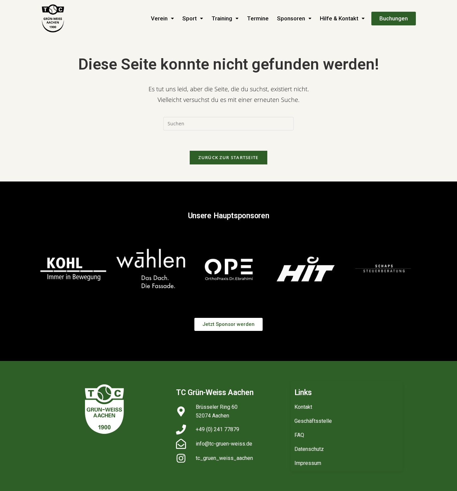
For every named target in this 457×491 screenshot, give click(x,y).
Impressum (307, 463)
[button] (162, 18)
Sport (189, 18)
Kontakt (303, 407)
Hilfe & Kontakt (339, 18)
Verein (159, 18)
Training (221, 18)
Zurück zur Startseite (228, 157)
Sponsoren (291, 18)
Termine (258, 18)
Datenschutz (309, 449)
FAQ (299, 435)
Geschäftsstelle (313, 421)
